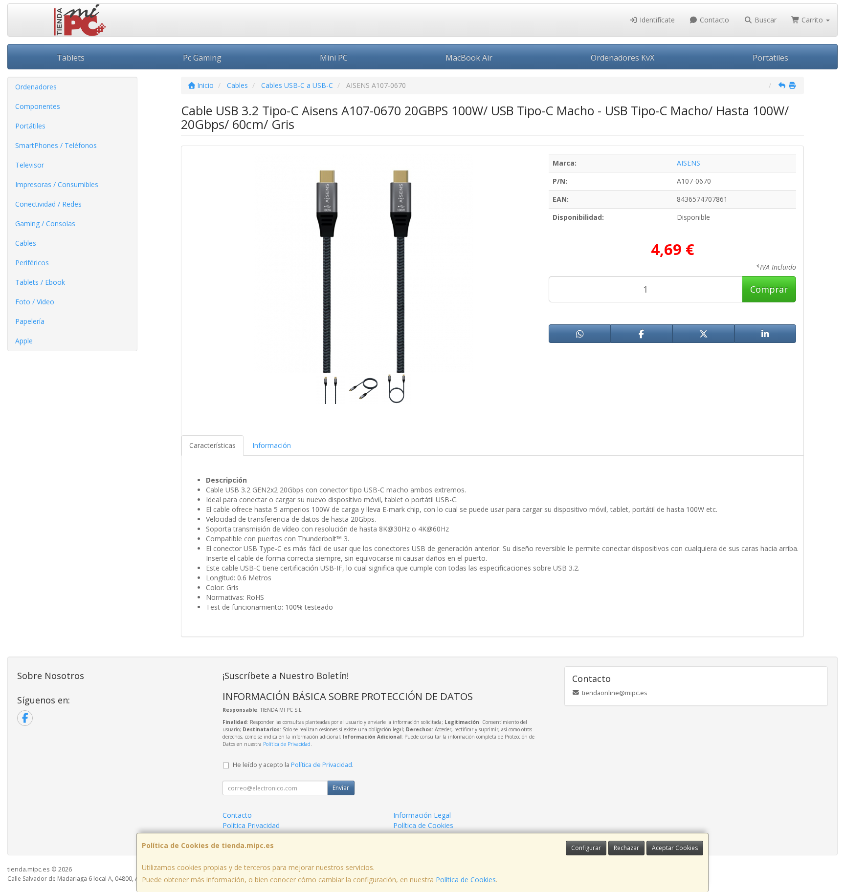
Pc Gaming (202, 57)
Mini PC (334, 57)
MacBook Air (468, 57)
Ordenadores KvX (622, 57)
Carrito (812, 19)
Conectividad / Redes (48, 204)
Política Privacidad (251, 825)
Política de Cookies (466, 879)
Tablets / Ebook (40, 282)
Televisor (29, 165)
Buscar (765, 19)
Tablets (71, 57)
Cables (25, 243)
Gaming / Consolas (45, 223)
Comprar (769, 289)
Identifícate (656, 19)
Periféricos (32, 262)
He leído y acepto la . (293, 765)
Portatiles (770, 57)
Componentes (37, 106)
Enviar (341, 788)
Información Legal (422, 815)
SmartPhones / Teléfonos (56, 145)
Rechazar (626, 848)
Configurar (586, 848)
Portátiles (30, 125)
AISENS (688, 163)
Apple (24, 340)
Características (212, 445)
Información (271, 445)
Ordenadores (36, 86)
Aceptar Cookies (675, 848)
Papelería (29, 321)
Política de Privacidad (287, 744)
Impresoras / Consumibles (56, 184)
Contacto (713, 19)
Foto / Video (34, 301)
